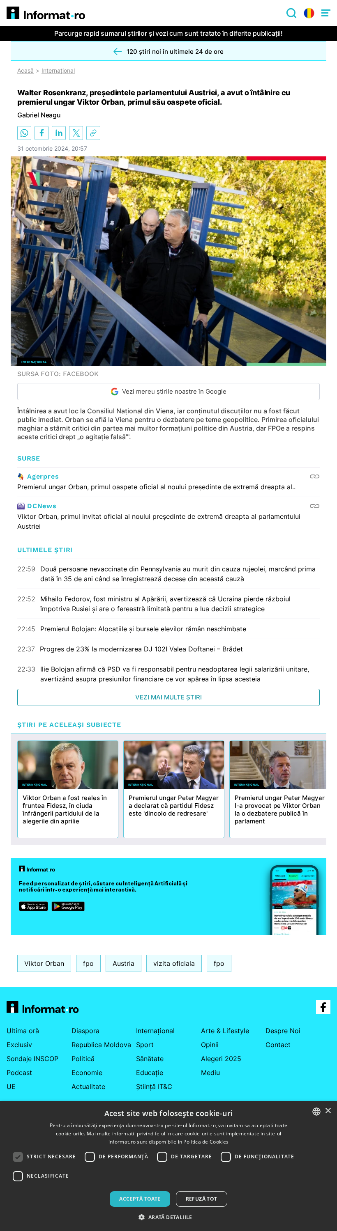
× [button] (328, 1111)
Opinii (210, 1045)
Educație (149, 1072)
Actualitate (88, 1086)
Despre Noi (282, 1031)
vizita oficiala (174, 963)
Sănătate (150, 1058)
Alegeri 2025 (221, 1058)
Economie (87, 1072)
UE (11, 1086)
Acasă (25, 70)
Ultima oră (23, 1031)
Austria (123, 963)
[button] (168, 1217)
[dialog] (168, 1166)
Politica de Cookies (206, 1141)
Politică (83, 1058)
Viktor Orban (44, 963)
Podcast (19, 1072)
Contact (278, 1045)
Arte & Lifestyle (225, 1031)
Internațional (58, 70)
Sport (145, 1045)
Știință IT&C (154, 1086)
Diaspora (85, 1031)
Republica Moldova (101, 1045)
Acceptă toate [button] (139, 1198)
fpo (88, 963)
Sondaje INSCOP (32, 1058)
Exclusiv (19, 1045)
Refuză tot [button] (201, 1198)
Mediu (210, 1072)
